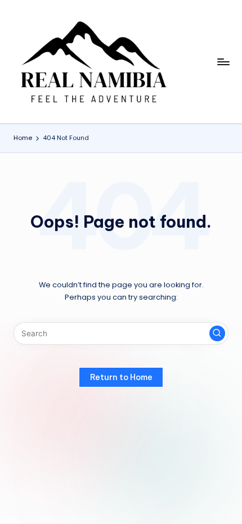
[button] (217, 333)
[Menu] (222, 61)
